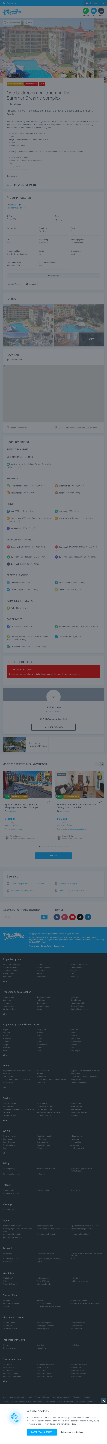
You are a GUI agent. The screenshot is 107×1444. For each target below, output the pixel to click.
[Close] (103, 1400)
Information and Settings (72, 1432)
